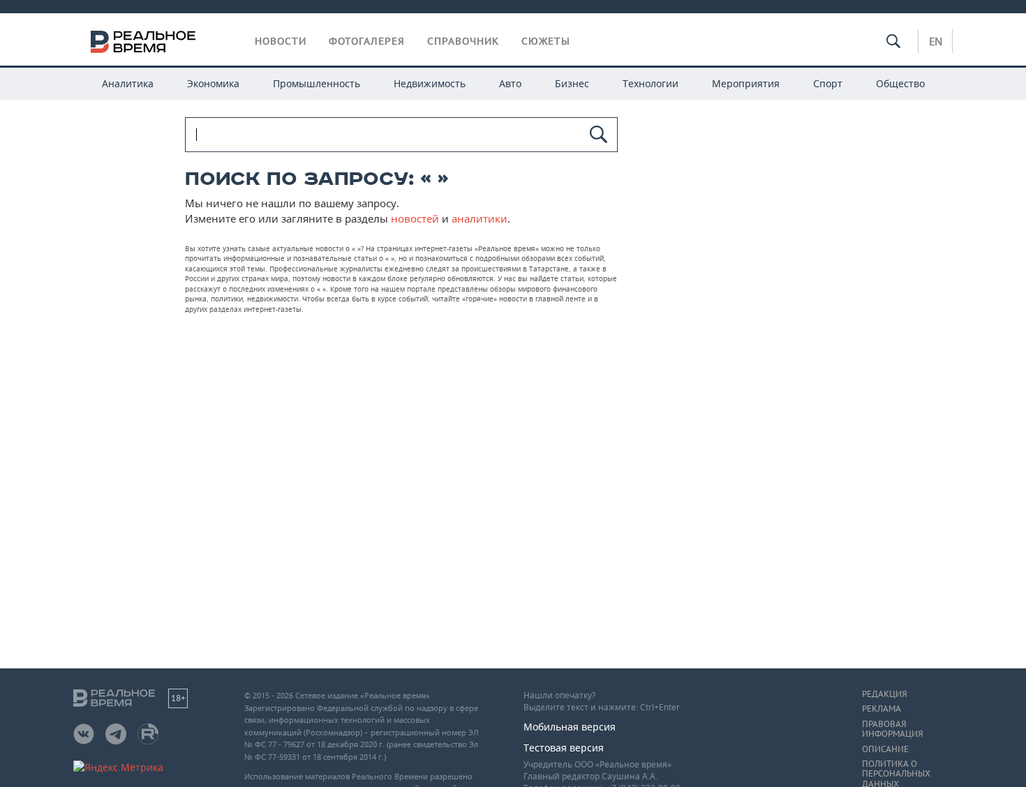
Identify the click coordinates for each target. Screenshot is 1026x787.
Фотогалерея (367, 41)
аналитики (479, 218)
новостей (415, 218)
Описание (885, 749)
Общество (900, 83)
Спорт (827, 83)
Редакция (884, 694)
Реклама (881, 709)
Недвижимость (430, 83)
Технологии (650, 83)
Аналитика (128, 83)
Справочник (463, 41)
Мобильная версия (569, 726)
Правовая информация (892, 729)
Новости (280, 41)
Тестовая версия (563, 747)
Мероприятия (746, 83)
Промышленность (316, 83)
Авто (510, 83)
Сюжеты (545, 41)
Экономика (213, 83)
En (935, 41)
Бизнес (572, 83)
